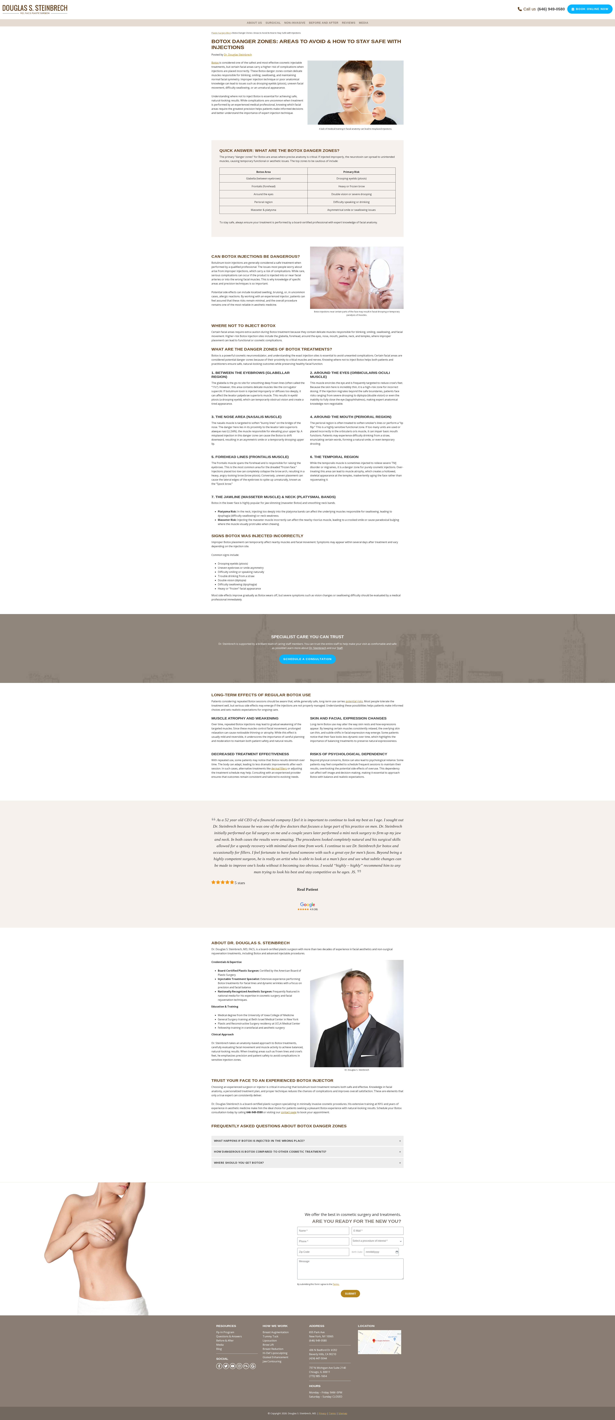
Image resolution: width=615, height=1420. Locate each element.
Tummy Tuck (270, 1336)
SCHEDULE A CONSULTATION (307, 659)
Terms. (336, 1284)
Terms (332, 1413)
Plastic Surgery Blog (220, 32)
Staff (340, 648)
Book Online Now (592, 9)
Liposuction (270, 1340)
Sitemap (342, 1413)
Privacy (322, 1413)
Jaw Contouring (272, 1361)
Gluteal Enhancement (275, 1357)
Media (220, 1344)
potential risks (354, 701)
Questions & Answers (229, 1336)
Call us (544, 9)
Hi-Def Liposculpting (275, 1353)
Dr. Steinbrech (317, 648)
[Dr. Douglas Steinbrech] (34, 13)
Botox (215, 62)
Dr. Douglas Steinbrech (238, 54)
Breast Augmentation (276, 1332)
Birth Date (357, 1251)
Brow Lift (268, 1344)
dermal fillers (279, 768)
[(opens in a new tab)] (379, 1353)
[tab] (307, 1141)
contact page (288, 1112)
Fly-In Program (225, 1332)
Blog (219, 1349)
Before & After (225, 1340)
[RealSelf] (246, 1366)
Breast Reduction (273, 1349)
